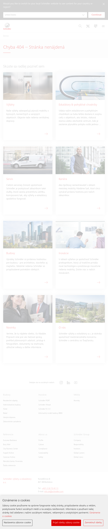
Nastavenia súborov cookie (17, 523)
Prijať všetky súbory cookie (66, 523)
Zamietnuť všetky (93, 523)
